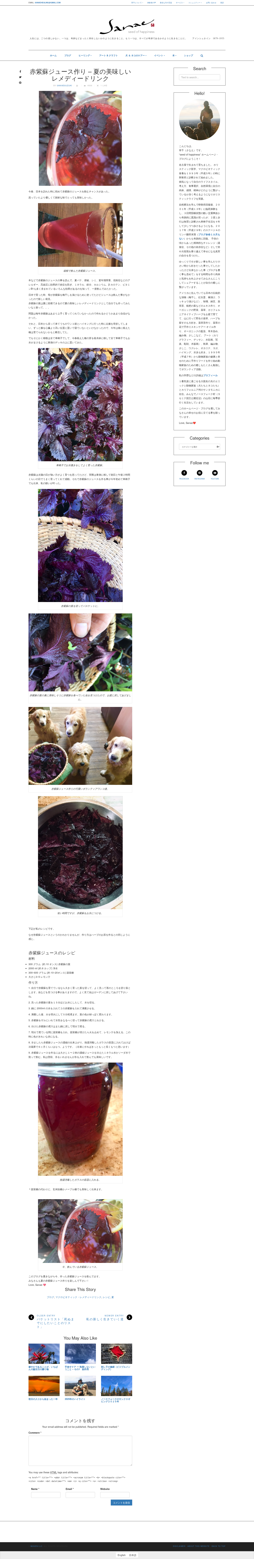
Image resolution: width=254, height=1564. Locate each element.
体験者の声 (151, 2)
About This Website (198, 1546)
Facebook (184, 479)
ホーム (53, 55)
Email (70, 1489)
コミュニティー (194, 2)
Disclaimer (179, 1546)
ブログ (67, 55)
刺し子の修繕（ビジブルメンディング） (115, 1368)
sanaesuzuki (64, 85)
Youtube (215, 479)
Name (35, 1489)
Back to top (218, 1546)
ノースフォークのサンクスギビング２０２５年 (115, 1400)
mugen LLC (36, 1546)
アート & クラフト (108, 55)
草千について (136, 2)
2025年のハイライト (75, 1399)
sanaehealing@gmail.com (47, 2)
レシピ (106, 1297)
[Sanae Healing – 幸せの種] (127, 24)
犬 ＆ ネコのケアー (135, 55)
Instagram (199, 479)
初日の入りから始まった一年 (43, 1399)
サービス (179, 2)
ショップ (188, 55)
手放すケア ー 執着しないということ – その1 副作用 (80, 1368)
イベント (158, 55)
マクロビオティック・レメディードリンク (78, 1297)
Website (105, 1489)
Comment (35, 1432)
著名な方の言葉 (166, 2)
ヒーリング (84, 55)
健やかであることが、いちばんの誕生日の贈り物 (43, 1368)
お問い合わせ (211, 2)
